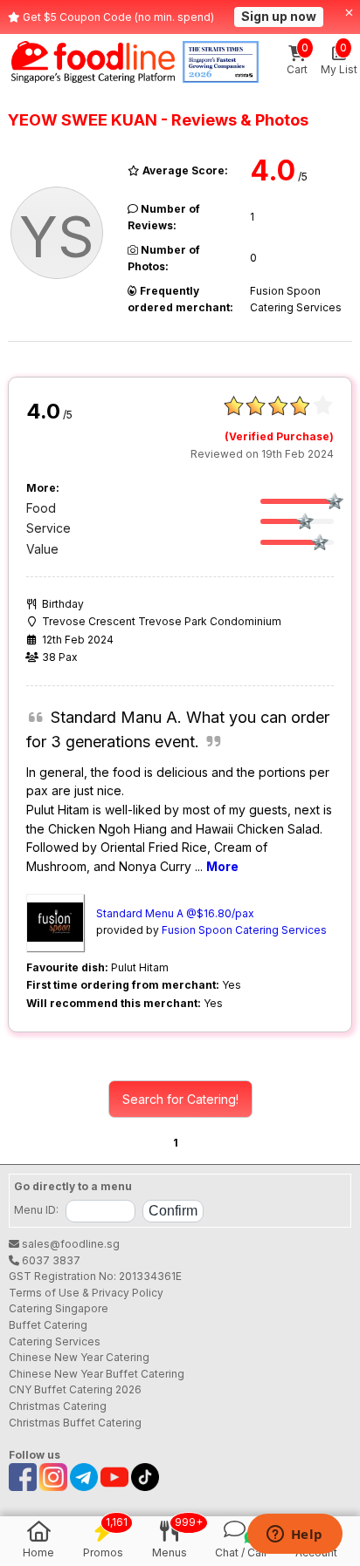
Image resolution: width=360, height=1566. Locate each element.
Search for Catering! (180, 1099)
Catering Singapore (58, 1308)
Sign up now (278, 16)
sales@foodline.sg (69, 1243)
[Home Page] (93, 62)
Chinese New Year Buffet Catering (96, 1373)
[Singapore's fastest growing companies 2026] (220, 62)
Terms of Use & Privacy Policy (86, 1292)
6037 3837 (49, 1260)
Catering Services (54, 1341)
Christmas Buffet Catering (75, 1422)
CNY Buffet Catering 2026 (75, 1389)
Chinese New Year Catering (79, 1357)
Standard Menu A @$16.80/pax (175, 913)
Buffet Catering (48, 1324)
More (222, 866)
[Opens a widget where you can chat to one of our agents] (294, 1535)
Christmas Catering (58, 1406)
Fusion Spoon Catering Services (244, 929)
